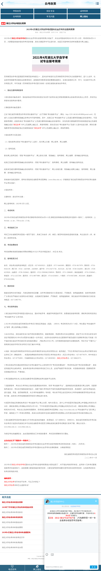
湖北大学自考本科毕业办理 (12, 547)
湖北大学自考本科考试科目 (12, 512)
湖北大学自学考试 (19, 38)
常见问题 (50, 16)
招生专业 (50, 11)
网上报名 (84, 16)
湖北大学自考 (62, 358)
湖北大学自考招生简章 (16, 23)
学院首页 (17, 11)
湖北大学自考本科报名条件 (12, 522)
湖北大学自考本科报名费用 (12, 527)
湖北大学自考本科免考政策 (12, 542)
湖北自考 (16, 125)
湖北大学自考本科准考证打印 (13, 537)
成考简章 (84, 11)
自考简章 (17, 16)
